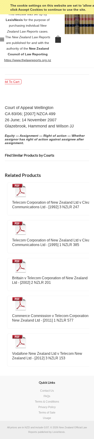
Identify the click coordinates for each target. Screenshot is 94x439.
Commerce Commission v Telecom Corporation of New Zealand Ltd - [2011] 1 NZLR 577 (52, 318)
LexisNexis (58, 432)
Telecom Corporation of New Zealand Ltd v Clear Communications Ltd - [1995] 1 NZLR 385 (51, 242)
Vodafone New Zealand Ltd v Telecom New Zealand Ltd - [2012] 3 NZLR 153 (47, 356)
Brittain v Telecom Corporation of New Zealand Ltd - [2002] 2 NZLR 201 (50, 280)
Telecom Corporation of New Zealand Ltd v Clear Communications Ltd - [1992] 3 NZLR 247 (51, 204)
